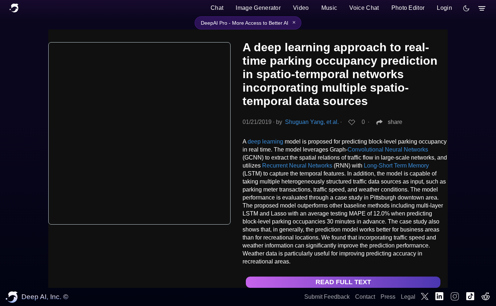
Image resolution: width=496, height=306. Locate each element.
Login (444, 8)
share (395, 122)
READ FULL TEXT (343, 282)
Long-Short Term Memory (396, 165)
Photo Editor (408, 8)
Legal (408, 297)
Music (329, 8)
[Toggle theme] (466, 8)
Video (301, 8)
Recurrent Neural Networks (297, 165)
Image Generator (258, 8)
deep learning (265, 141)
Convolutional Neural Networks (387, 149)
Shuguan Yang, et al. (312, 122)
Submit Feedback (327, 297)
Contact (365, 297)
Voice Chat (364, 8)
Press (388, 297)
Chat (217, 8)
